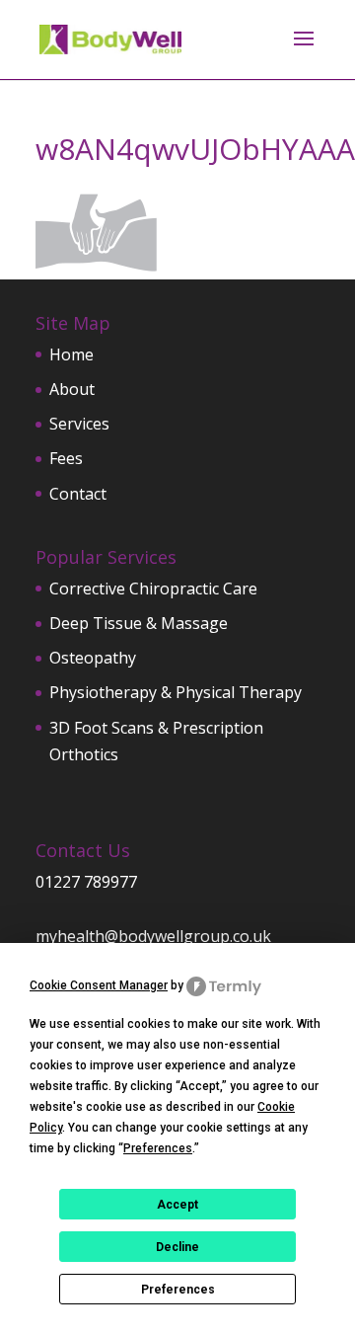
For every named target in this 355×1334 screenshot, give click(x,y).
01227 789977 (86, 882)
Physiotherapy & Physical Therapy (175, 692)
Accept (177, 1205)
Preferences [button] (157, 1148)
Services (79, 423)
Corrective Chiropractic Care (153, 588)
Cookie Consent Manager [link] (99, 985)
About (72, 389)
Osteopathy (92, 657)
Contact (77, 494)
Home (71, 354)
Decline (177, 1247)
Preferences (178, 1289)
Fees (66, 458)
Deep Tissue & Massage (138, 623)
